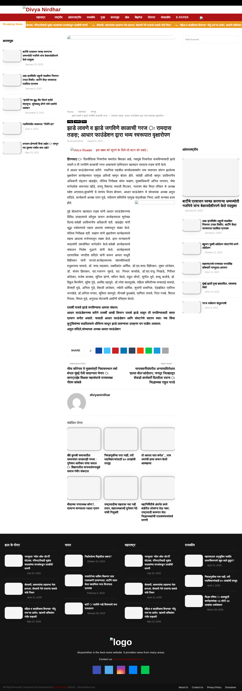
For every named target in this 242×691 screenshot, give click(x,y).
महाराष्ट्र (40, 17)
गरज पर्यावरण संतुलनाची (214, 303)
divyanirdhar (76, 141)
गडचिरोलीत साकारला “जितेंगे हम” (38, 124)
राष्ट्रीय (58, 17)
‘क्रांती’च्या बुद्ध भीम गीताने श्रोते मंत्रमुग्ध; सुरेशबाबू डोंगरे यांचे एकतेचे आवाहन (40, 103)
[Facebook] (97, 670)
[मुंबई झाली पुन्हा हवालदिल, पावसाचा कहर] (191, 288)
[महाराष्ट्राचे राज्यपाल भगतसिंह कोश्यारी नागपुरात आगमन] (191, 268)
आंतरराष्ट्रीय (74, 17)
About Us (183, 687)
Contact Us (197, 687)
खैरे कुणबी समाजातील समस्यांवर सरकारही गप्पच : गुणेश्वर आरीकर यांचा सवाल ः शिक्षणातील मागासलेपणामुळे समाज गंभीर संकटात (83, 463)
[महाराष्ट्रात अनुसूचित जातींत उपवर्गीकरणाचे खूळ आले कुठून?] (194, 561)
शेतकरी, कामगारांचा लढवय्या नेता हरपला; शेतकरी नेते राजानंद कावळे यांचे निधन (41, 588)
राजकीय (91, 17)
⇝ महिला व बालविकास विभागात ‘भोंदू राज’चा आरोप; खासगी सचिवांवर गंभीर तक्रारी (200, 25)
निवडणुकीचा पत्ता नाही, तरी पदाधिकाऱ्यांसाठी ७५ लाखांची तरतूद (120, 459)
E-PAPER (182, 17)
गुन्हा (103, 17)
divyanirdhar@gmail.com (128, 659)
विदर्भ (84, 122)
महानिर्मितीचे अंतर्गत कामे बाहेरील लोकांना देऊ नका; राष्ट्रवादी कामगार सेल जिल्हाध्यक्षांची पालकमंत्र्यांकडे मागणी (157, 512)
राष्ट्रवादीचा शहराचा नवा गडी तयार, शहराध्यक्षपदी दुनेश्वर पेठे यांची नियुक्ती (120, 508)
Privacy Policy (214, 687)
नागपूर (70, 122)
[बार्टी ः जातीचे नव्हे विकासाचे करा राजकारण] (74, 608)
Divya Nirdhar (60, 687)
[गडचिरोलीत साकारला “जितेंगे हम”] (12, 128)
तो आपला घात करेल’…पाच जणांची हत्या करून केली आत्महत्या (156, 459)
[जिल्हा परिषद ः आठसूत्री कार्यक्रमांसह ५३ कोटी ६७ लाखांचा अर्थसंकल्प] (194, 601)
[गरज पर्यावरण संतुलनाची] (191, 307)
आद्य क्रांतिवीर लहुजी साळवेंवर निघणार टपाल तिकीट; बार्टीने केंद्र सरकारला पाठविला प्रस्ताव (41, 79)
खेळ (127, 17)
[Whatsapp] (145, 670)
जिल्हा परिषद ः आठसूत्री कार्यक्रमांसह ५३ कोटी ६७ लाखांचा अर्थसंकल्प (217, 600)
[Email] (133, 670)
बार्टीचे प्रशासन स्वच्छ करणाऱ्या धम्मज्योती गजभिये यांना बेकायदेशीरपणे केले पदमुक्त (40, 55)
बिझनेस (138, 17)
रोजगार (151, 17)
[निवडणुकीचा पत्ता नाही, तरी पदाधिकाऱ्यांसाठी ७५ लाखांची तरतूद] (194, 581)
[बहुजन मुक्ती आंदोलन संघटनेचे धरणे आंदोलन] (191, 248)
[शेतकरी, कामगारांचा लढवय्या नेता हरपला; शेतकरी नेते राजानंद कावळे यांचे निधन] (14, 589)
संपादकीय (165, 17)
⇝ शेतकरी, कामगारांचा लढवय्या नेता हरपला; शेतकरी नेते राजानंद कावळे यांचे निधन (116, 25)
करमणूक (115, 17)
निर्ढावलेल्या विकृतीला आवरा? (98, 556)
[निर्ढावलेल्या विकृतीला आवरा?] (74, 561)
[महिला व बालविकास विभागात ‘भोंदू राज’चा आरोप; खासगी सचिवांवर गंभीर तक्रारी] (14, 613)
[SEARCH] (235, 39)
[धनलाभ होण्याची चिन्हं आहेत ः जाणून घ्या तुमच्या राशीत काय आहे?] (12, 148)
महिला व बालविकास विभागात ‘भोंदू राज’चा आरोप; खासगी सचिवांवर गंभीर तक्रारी (40, 612)
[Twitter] (109, 670)
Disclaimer (230, 687)
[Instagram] (121, 670)
